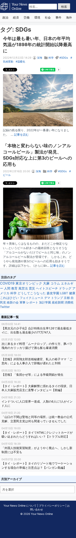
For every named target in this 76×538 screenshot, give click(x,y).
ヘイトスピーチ (47, 288)
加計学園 (45, 302)
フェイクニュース (31, 298)
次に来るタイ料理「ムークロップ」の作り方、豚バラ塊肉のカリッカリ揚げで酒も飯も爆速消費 (36, 344)
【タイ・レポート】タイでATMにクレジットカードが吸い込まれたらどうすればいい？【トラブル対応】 (37, 432)
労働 (27, 17)
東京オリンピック (28, 283)
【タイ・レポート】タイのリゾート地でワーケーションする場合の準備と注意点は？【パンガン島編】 (36, 463)
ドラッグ (65, 288)
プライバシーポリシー (52, 505)
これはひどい (9, 298)
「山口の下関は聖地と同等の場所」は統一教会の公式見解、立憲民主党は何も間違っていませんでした (36, 417)
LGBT (64, 293)
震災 (32, 288)
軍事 (22, 302)
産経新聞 (58, 302)
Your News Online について (20, 505)
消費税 (69, 302)
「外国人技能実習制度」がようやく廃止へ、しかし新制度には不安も (36, 448)
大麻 (46, 283)
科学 (51, 57)
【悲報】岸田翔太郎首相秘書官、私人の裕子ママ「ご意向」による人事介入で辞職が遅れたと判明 (36, 359)
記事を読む (21, 134)
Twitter (5, 307)
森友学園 (53, 293)
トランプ (57, 298)
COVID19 (7, 283)
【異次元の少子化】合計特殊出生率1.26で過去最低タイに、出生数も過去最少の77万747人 (36, 328)
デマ (47, 298)
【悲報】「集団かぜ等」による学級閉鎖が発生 (32, 372)
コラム (55, 283)
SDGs (64, 57)
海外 (69, 17)
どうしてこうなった (32, 293)
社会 (48, 17)
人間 (7, 288)
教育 (14, 288)
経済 (16, 17)
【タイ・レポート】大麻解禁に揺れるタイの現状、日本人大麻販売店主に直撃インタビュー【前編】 (36, 386)
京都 (67, 298)
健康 (72, 293)
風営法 (23, 288)
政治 (5, 17)
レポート (32, 302)
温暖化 (21, 61)
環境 (37, 17)
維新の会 (13, 302)
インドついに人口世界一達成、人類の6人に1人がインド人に (36, 401)
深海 (39, 57)
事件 (58, 17)
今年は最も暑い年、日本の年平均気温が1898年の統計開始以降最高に (37, 44)
